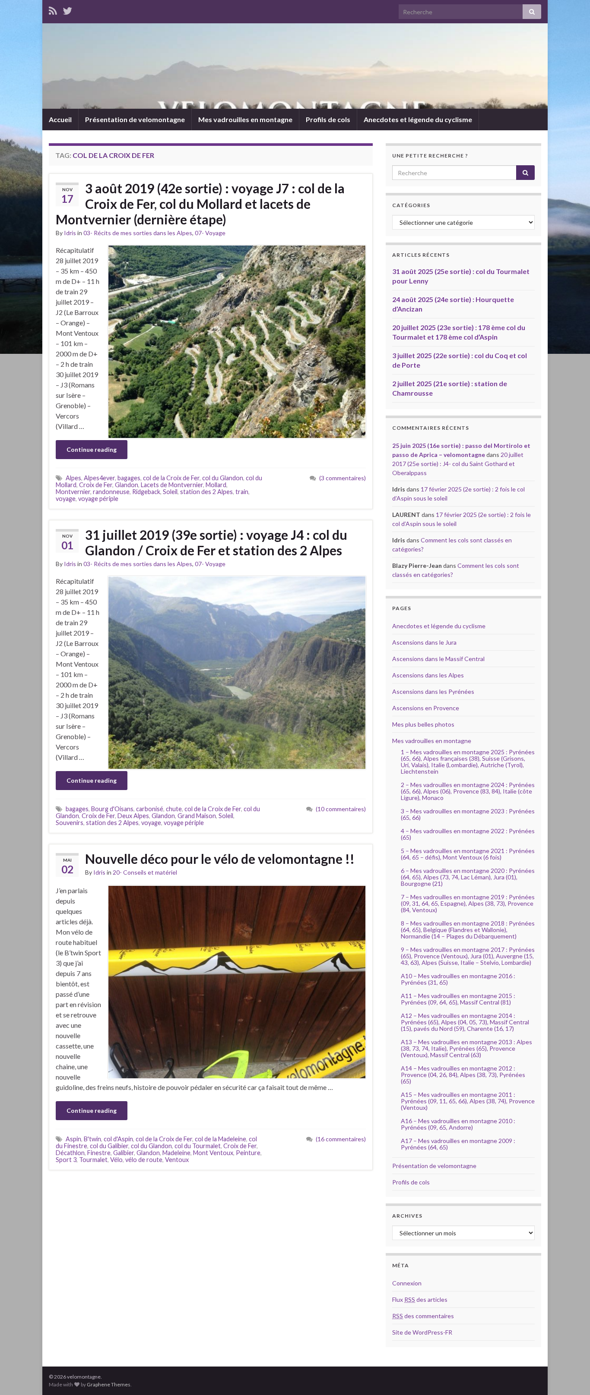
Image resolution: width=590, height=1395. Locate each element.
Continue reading (92, 449)
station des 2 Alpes (206, 491)
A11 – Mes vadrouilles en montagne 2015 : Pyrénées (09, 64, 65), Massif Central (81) (458, 999)
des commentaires (423, 1315)
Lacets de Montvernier (172, 484)
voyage (66, 498)
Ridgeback (146, 491)
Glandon (126, 484)
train (241, 491)
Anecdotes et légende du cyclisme (418, 119)
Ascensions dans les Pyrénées (433, 691)
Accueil (60, 119)
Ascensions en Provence (425, 708)
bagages (128, 478)
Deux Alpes (133, 815)
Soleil (170, 491)
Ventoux (177, 1159)
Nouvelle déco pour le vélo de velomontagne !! (220, 858)
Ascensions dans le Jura (424, 642)
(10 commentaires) (341, 808)
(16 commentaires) (341, 1139)
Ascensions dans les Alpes (428, 675)
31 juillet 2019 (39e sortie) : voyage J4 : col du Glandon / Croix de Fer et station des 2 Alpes (216, 542)
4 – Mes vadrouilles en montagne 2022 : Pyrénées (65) (468, 834)
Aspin (73, 1139)
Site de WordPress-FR (422, 1332)
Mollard (216, 484)
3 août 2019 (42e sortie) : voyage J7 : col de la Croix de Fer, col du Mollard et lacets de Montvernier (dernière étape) (200, 203)
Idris (70, 232)
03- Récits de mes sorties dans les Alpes (137, 232)
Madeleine (176, 1152)
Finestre (99, 1152)
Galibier (123, 1152)
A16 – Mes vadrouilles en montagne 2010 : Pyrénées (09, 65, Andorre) (458, 1124)
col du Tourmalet (197, 1145)
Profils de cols (328, 119)
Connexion (407, 1283)
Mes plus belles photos (423, 724)
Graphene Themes (108, 1384)
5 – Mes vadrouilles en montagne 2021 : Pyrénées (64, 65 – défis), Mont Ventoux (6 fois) (468, 854)
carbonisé (149, 808)
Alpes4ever (99, 478)
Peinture (248, 1152)
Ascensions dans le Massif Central (438, 658)
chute (174, 808)
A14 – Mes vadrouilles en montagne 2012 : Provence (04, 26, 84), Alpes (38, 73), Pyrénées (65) (463, 1074)
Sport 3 (66, 1159)
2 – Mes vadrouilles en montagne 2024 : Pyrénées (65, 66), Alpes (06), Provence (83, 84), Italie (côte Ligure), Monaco (468, 791)
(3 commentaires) (342, 478)
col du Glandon (222, 478)
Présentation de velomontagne (135, 119)
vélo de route (143, 1159)
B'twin (92, 1139)
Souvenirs (69, 822)
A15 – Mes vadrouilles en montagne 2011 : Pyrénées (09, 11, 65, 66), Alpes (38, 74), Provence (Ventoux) (468, 1101)
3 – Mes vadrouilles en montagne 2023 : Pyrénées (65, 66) (468, 814)
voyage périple (98, 498)
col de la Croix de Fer (171, 478)
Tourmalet (93, 1159)
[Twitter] (67, 9)
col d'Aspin (118, 1139)
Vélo (116, 1159)
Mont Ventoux (213, 1152)
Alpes (73, 478)
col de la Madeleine (220, 1139)
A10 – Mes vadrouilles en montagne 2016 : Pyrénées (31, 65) (458, 979)
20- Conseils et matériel (145, 872)
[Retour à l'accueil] (295, 66)
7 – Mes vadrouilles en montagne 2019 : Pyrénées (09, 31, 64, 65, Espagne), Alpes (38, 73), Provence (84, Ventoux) (468, 903)
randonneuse (111, 491)
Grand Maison (197, 815)
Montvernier (73, 491)
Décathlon (70, 1152)
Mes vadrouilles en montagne (245, 119)
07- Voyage (210, 232)
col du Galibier (109, 1145)
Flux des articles (419, 1299)
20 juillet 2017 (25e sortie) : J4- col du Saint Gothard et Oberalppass (457, 463)
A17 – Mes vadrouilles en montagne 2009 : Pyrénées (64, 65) (458, 1144)
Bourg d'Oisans (112, 808)
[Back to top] (570, 1375)
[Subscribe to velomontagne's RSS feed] (53, 9)
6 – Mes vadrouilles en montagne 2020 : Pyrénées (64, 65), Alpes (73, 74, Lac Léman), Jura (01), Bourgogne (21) (468, 877)
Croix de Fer (95, 484)
